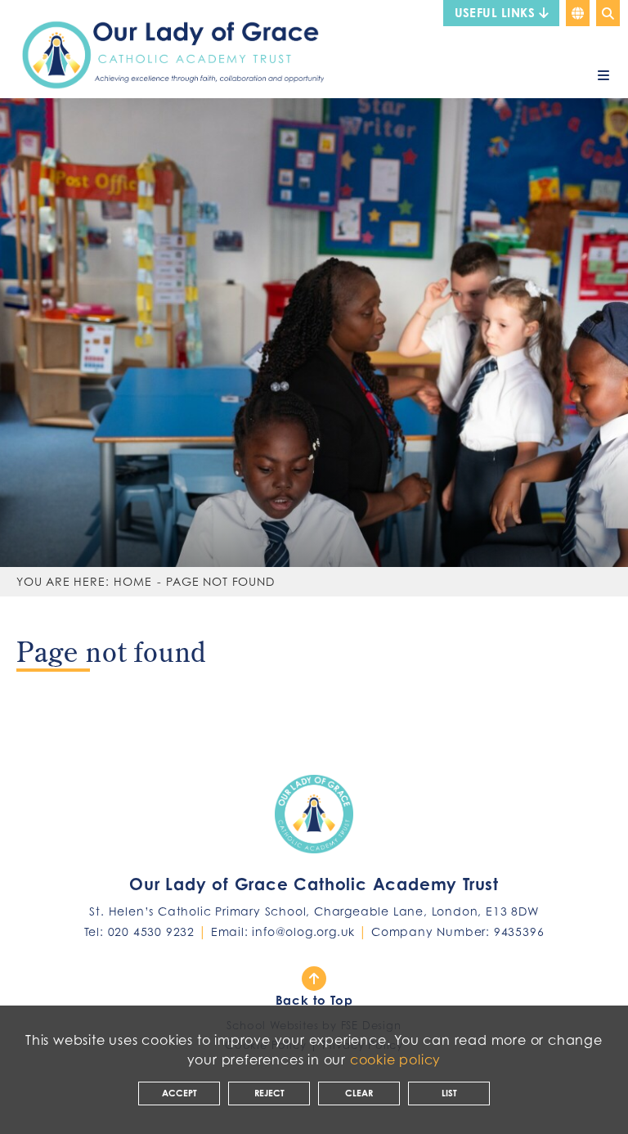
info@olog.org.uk (303, 931)
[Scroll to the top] (314, 978)
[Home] (166, 48)
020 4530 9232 (151, 931)
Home (132, 581)
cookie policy (395, 1059)
